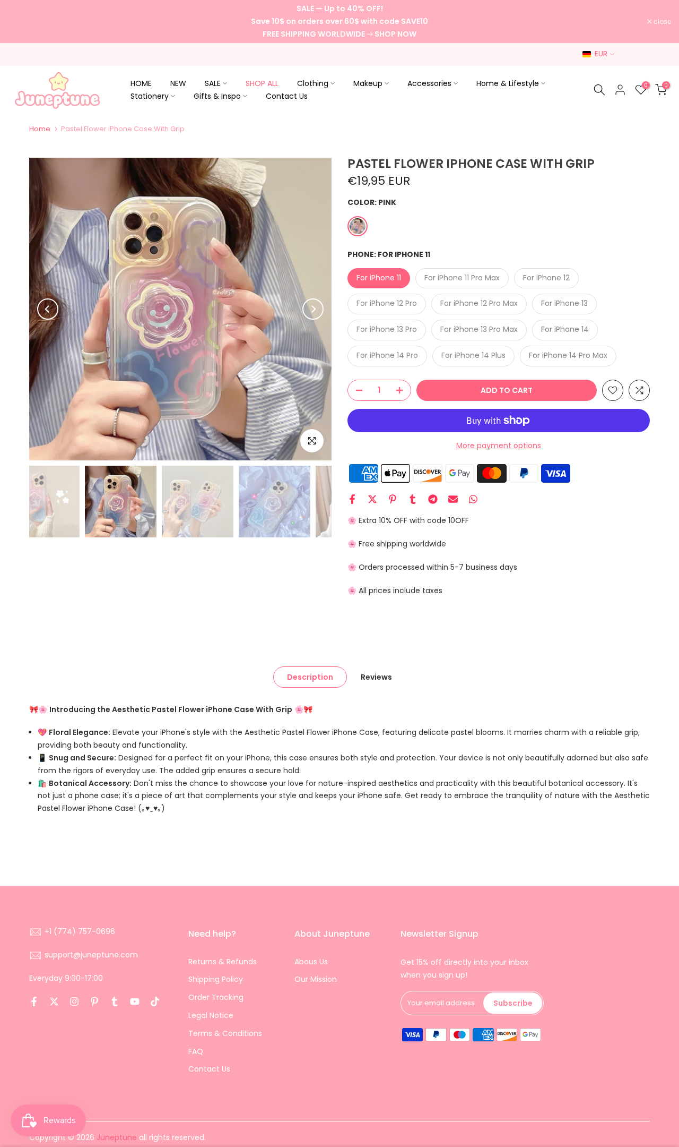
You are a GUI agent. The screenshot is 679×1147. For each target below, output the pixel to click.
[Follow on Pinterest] (94, 1001)
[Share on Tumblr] (412, 499)
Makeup (367, 83)
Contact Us (287, 96)
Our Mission (315, 979)
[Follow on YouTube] (135, 1001)
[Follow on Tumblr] (114, 1001)
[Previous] (47, 309)
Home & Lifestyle (507, 83)
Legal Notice (210, 1015)
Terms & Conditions (225, 1033)
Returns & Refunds (222, 961)
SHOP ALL (262, 83)
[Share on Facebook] (352, 499)
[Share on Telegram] (433, 499)
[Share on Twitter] (372, 499)
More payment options (498, 445)
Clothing (312, 83)
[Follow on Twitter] (54, 1001)
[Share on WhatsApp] (473, 499)
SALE (213, 83)
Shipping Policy (215, 979)
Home (39, 128)
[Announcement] (339, 21)
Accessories (429, 83)
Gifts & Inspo (217, 96)
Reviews (376, 676)
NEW (178, 83)
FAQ (195, 1051)
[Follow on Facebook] (34, 1001)
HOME (141, 83)
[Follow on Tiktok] (155, 1001)
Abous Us (311, 961)
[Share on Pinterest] (392, 499)
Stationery (149, 96)
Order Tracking (215, 997)
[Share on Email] (453, 499)
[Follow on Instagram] (74, 1001)
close (22, 22)
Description (310, 676)
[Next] (313, 309)
